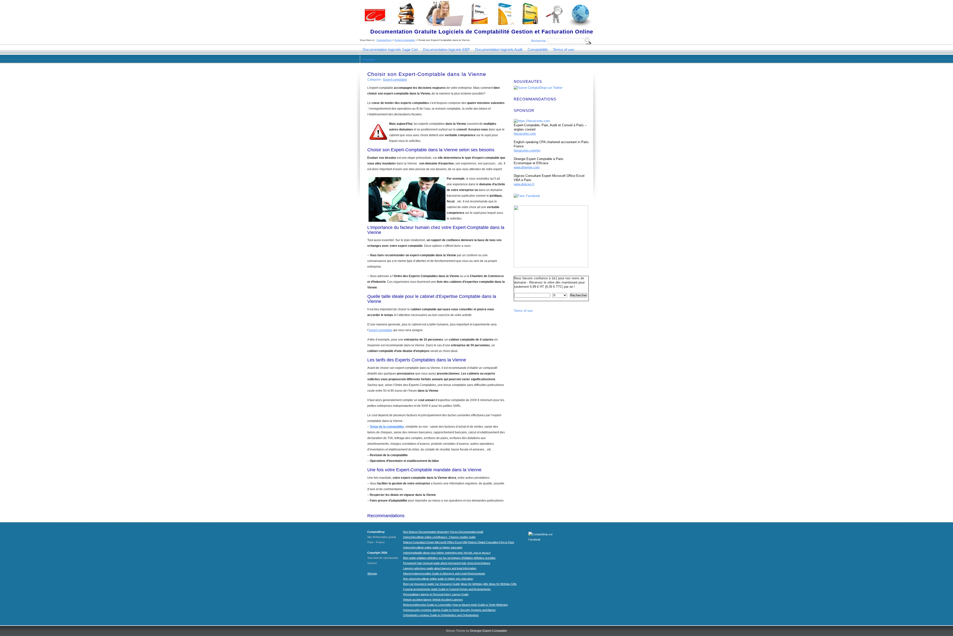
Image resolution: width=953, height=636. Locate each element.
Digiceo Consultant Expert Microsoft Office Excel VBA (435, 542)
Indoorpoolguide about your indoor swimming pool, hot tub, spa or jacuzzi (446, 552)
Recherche (538, 41)
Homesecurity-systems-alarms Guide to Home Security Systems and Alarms (449, 609)
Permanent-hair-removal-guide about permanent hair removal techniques (446, 563)
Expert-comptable (405, 40)
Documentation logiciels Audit (498, 49)
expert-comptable (380, 330)
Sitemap (372, 573)
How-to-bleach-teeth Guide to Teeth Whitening (480, 604)
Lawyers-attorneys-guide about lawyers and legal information (439, 568)
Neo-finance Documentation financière (426, 531)
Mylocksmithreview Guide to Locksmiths (427, 604)
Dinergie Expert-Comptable (488, 631)
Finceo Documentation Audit (466, 531)
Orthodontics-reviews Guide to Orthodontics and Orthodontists (441, 615)
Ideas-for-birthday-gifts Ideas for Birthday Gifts (489, 583)
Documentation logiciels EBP (446, 49)
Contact (369, 60)
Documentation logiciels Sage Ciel (390, 49)
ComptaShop (384, 40)
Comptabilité (538, 49)
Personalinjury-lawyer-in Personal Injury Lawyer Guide (436, 594)
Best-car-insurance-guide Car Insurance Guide (431, 583)
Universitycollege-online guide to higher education (432, 547)
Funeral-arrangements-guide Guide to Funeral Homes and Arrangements (447, 589)
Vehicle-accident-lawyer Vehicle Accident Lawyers (433, 599)
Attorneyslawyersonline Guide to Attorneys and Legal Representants (444, 573)
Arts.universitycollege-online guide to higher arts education (438, 578)
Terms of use (563, 49)
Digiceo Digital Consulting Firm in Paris (491, 542)
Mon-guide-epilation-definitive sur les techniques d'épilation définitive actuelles (449, 557)
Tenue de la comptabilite (387, 426)
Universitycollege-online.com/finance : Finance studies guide (439, 537)
